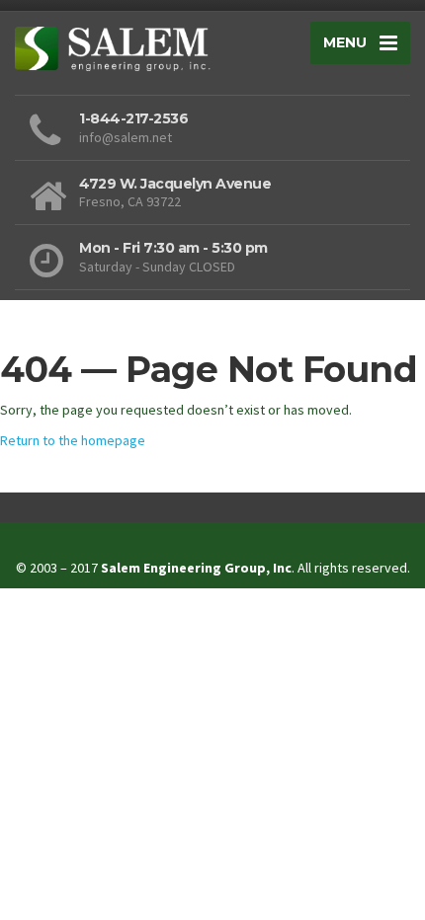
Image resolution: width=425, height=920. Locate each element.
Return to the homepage (72, 440)
